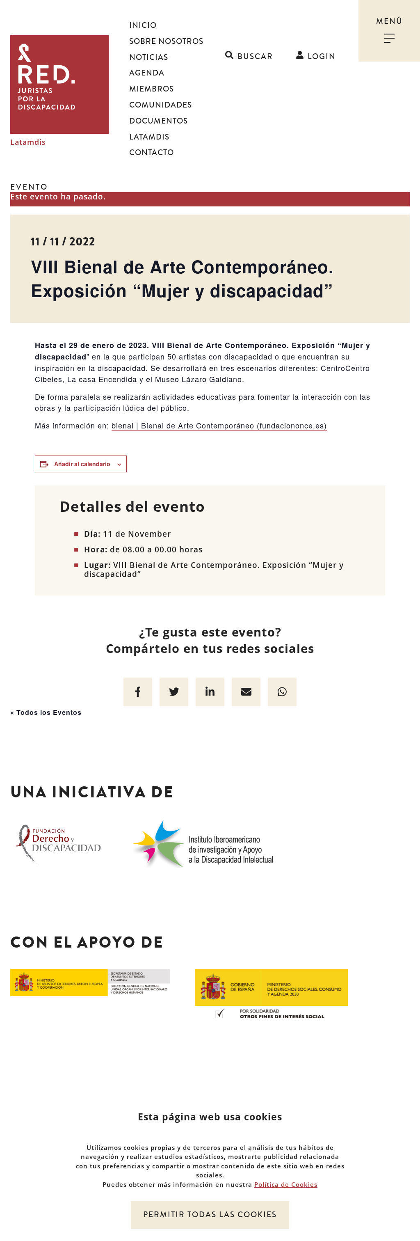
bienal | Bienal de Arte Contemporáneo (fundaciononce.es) (219, 425)
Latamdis (28, 142)
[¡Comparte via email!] (246, 692)
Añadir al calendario (82, 464)
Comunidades (160, 105)
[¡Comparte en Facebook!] (137, 692)
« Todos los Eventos (46, 712)
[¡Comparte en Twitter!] (174, 692)
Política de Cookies (285, 1184)
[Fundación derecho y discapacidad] (58, 842)
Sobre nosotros (166, 41)
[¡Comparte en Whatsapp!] (282, 692)
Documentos (158, 121)
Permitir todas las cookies (210, 1214)
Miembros (151, 89)
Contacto (151, 152)
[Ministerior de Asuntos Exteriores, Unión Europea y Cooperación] (90, 981)
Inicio (143, 25)
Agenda (146, 73)
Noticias (148, 57)
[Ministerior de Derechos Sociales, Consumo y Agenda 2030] (271, 992)
